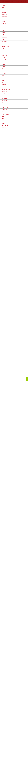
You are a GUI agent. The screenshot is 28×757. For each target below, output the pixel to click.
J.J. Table (3, 73)
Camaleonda (4, 16)
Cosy (2, 25)
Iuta (2, 68)
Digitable (3, 30)
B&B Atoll (3, 12)
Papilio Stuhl (4, 109)
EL (2, 50)
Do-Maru (3, 32)
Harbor (3, 57)
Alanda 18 (3, 5)
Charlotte (3, 21)
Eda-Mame (4, 41)
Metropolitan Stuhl (5, 89)
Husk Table (4, 64)
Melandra (3, 84)
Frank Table (4, 55)
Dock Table (4, 37)
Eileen (2, 48)
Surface (3, 123)
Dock (2, 34)
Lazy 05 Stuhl (4, 77)
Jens (2, 75)
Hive (2, 62)
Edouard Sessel (5, 46)
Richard (3, 111)
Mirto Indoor (4, 100)
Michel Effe (4, 93)
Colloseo (3, 23)
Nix (2, 105)
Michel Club (4, 91)
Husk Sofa (3, 66)
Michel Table (4, 96)
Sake (2, 116)
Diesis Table (4, 28)
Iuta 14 (3, 71)
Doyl (2, 39)
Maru (2, 82)
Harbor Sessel (4, 59)
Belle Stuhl (4, 14)
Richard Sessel (5, 114)
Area (2, 7)
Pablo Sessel (4, 107)
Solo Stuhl (3, 118)
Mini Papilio (4, 98)
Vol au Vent (4, 127)
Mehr (27, 379)
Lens (2, 80)
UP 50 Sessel (4, 125)
